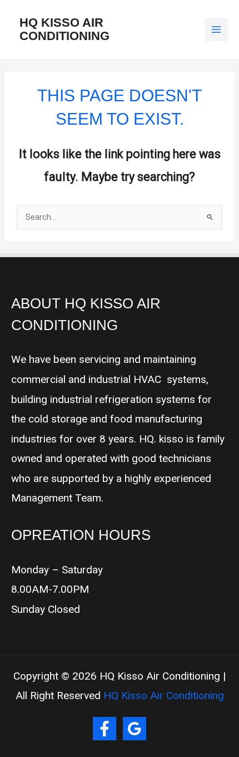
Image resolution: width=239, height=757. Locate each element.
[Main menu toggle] (216, 29)
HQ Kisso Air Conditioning (64, 29)
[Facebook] (104, 728)
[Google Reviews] (134, 728)
